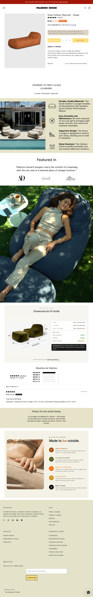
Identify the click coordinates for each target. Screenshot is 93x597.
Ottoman (52, 518)
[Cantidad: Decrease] (63, 40)
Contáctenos (53, 535)
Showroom (7, 542)
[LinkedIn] (21, 520)
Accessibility (53, 548)
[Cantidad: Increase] (69, 40)
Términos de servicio (56, 552)
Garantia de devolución (57, 539)
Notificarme (54, 40)
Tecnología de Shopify (12, 592)
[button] (52, 17)
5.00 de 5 (23, 376)
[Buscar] (85, 8)
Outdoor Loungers (55, 515)
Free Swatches (54, 522)
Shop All (52, 525)
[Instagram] (8, 520)
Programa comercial (56, 542)
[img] (10, 392)
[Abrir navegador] (4, 8)
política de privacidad (56, 555)
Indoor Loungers (54, 512)
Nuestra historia (8, 535)
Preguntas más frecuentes (58, 545)
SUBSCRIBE (31, 578)
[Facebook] (4, 520)
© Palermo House (10, 589)
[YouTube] (17, 520)
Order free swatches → (53, 359)
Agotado (80, 40)
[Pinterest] (13, 520)
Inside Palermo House (10, 539)
